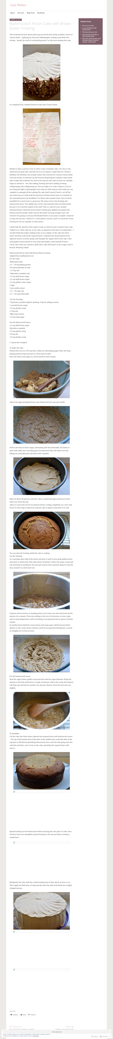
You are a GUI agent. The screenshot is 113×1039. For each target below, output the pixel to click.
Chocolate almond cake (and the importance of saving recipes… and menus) (91, 40)
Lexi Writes (18, 5)
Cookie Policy (35, 1036)
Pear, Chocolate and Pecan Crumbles (22, 1027)
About (12, 13)
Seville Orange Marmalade (65, 1027)
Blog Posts (31, 13)
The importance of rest (89, 32)
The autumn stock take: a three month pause (90, 35)
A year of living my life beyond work (89, 28)
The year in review (88, 25)
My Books (41, 13)
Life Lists (20, 13)
